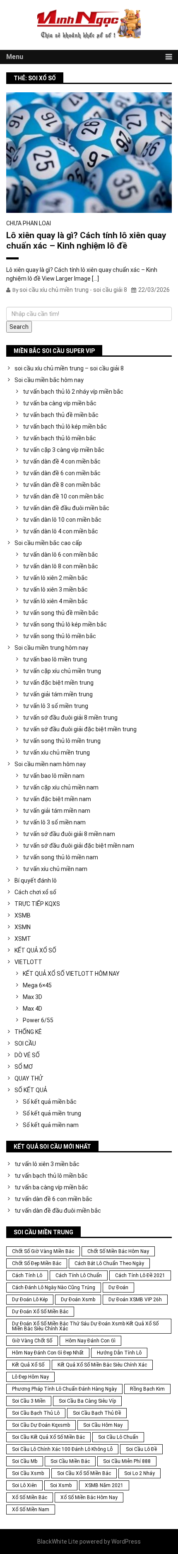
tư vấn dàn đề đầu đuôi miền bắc (66, 508)
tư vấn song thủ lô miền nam (60, 857)
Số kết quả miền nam (51, 1125)
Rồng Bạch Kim (147, 1389)
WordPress (126, 1541)
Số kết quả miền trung (52, 1113)
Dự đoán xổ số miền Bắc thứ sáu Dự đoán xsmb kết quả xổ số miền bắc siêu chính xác (85, 1326)
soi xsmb (61, 1485)
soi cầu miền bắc (70, 1461)
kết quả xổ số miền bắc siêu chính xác (102, 1365)
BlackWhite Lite (57, 1541)
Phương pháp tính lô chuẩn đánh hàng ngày (64, 1389)
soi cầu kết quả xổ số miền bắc (48, 1437)
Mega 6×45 (37, 985)
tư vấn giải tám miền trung (58, 694)
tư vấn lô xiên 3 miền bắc (55, 589)
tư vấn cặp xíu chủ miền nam (61, 787)
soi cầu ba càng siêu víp (87, 1401)
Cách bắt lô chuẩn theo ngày (109, 1263)
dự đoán (118, 1287)
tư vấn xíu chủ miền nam (55, 869)
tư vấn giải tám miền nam (56, 810)
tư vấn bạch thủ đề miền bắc (61, 415)
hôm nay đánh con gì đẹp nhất (48, 1353)
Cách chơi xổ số (35, 892)
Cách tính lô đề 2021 (140, 1275)
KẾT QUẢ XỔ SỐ (35, 950)
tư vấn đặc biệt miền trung (58, 682)
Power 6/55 (38, 1020)
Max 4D (32, 1008)
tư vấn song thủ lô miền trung (62, 741)
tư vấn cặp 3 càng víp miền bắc (63, 449)
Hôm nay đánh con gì (90, 1341)
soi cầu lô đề (141, 1449)
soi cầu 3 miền (29, 1401)
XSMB (22, 915)
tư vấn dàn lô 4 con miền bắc (60, 531)
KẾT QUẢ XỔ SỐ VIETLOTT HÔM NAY (71, 973)
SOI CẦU (25, 1043)
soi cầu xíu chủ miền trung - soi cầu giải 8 (73, 289)
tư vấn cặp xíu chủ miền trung (62, 671)
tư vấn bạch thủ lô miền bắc (59, 438)
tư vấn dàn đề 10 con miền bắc (63, 496)
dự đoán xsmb (78, 1299)
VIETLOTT (28, 962)
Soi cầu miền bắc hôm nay (49, 380)
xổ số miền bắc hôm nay (89, 1497)
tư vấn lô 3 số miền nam (54, 822)
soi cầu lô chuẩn (118, 1437)
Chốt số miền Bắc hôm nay (118, 1251)
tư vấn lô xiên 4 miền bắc (55, 601)
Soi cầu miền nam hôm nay (50, 764)
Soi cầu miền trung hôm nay (51, 647)
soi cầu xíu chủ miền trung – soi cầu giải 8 (69, 368)
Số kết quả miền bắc (50, 1101)
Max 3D (32, 997)
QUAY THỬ (28, 1078)
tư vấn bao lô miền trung (55, 659)
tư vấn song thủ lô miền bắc (59, 636)
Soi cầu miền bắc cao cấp (48, 543)
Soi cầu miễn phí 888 (127, 1461)
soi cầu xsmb (28, 1473)
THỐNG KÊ (28, 1032)
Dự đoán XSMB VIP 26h (135, 1299)
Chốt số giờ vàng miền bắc (43, 1251)
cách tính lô (27, 1275)
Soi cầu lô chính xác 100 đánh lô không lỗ (62, 1449)
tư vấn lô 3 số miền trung (55, 706)
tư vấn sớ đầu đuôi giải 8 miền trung (70, 717)
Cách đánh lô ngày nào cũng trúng (53, 1287)
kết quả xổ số (28, 1365)
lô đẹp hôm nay (30, 1377)
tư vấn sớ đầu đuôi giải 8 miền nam (69, 834)
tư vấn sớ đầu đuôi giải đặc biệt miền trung (80, 729)
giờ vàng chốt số (32, 1341)
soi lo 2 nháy (139, 1473)
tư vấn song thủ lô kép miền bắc (65, 624)
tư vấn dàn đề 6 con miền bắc (62, 473)
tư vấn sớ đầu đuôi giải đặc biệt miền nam (78, 845)
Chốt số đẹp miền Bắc (36, 1263)
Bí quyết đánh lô (35, 880)
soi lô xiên (24, 1485)
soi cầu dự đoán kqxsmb (41, 1425)
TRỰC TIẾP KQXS (37, 903)
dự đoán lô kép (30, 1299)
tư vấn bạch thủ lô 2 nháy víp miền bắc (73, 391)
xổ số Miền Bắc (29, 1497)
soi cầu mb (24, 1461)
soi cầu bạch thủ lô (36, 1413)
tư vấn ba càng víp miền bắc (59, 403)
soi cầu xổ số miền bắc (84, 1473)
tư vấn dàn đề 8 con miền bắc (62, 484)
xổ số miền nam (30, 1509)
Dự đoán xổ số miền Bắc (40, 1312)
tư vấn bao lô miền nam (53, 775)
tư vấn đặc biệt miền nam (57, 799)
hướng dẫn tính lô (119, 1353)
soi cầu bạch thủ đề (97, 1413)
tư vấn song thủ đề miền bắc (61, 612)
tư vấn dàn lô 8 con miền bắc (60, 566)
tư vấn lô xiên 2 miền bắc (55, 578)
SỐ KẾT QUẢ (30, 1090)
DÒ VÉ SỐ (27, 1055)
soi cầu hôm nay (103, 1425)
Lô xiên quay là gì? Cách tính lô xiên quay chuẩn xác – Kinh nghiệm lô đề (86, 240)
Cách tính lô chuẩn (78, 1275)
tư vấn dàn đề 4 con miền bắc (62, 461)
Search (19, 326)
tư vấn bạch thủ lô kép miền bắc (65, 426)
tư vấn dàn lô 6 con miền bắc (60, 554)
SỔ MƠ (23, 1066)
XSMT (22, 938)
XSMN (22, 927)
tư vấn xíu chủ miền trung (56, 752)
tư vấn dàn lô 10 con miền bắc (62, 519)
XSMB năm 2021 (104, 1485)
